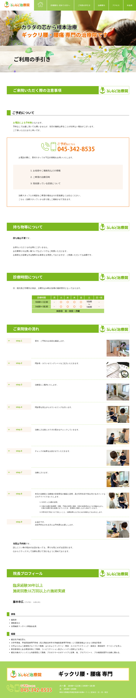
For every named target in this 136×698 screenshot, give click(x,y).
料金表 (129, 5)
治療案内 (101, 5)
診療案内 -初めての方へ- (60, 5)
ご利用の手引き (84, 5)
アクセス (116, 5)
